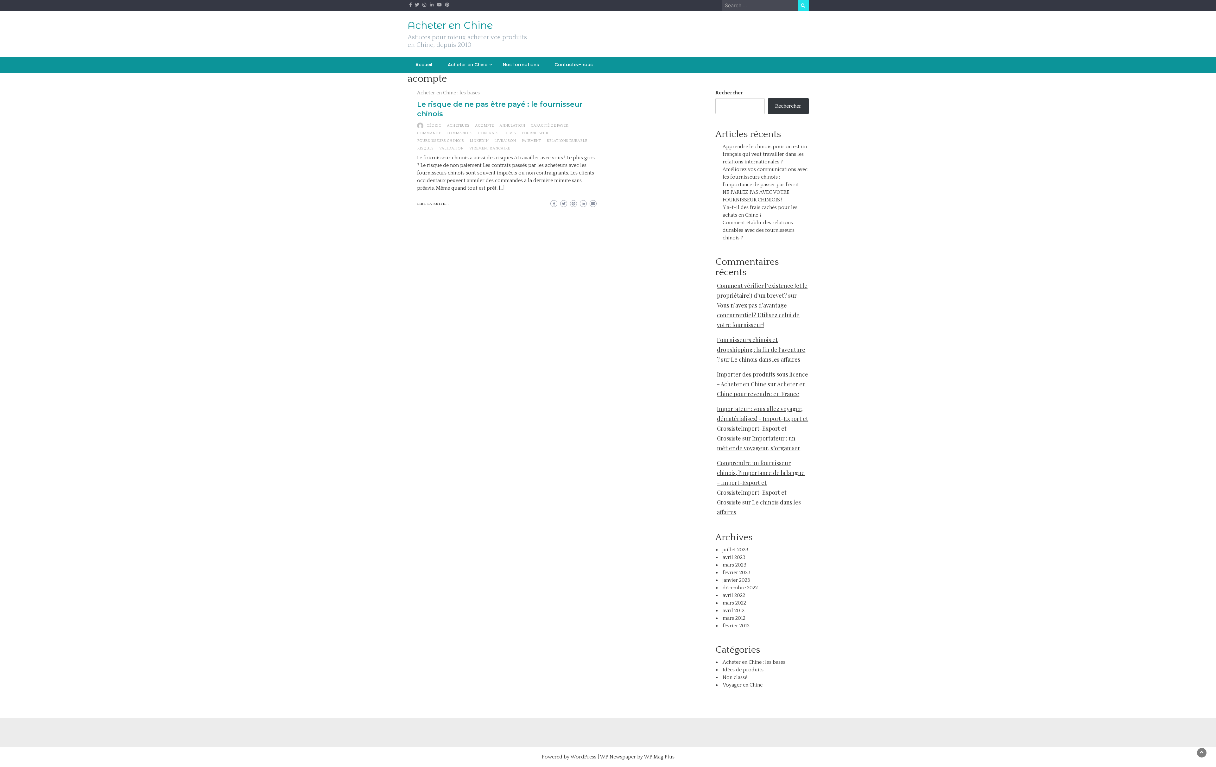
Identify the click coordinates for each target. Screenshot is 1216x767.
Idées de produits (743, 670)
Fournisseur (535, 133)
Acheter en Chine (450, 25)
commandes (459, 133)
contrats (488, 133)
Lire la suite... (433, 204)
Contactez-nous (573, 64)
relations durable (567, 141)
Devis (510, 133)
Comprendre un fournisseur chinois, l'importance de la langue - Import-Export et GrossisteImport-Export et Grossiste (761, 482)
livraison (505, 141)
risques (425, 148)
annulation (512, 126)
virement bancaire (489, 148)
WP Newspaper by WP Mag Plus (637, 757)
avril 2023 (734, 557)
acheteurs (458, 126)
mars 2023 (734, 565)
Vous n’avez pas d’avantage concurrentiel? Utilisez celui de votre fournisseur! (758, 315)
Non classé (735, 677)
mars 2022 (734, 603)
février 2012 (736, 626)
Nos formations (521, 64)
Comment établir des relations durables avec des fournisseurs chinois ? (759, 230)
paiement (531, 141)
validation (451, 148)
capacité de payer (549, 126)
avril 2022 (734, 595)
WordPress (583, 757)
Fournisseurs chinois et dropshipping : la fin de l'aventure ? (761, 349)
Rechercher (729, 93)
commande (429, 133)
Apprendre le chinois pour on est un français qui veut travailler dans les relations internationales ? (765, 154)
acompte (484, 126)
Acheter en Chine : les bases (448, 93)
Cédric (434, 126)
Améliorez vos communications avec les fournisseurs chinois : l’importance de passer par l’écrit (765, 177)
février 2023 (736, 572)
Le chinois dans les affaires (765, 359)
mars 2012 (734, 618)
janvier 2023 (736, 580)
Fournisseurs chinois (440, 141)
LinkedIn (479, 141)
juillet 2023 (735, 550)
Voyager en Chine (743, 685)
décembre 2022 (740, 588)
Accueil (423, 64)
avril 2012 (733, 610)
